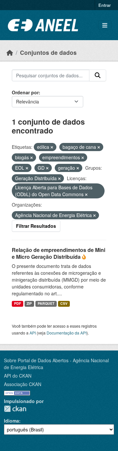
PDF (17, 303)
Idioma (11, 420)
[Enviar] (97, 75)
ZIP (29, 303)
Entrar (104, 5)
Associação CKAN (22, 384)
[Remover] (51, 147)
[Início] (10, 52)
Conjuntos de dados (48, 52)
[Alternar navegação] (104, 25)
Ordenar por (25, 92)
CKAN (15, 408)
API (33, 332)
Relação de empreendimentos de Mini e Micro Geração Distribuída (58, 253)
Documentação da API (67, 332)
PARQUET (46, 303)
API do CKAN (17, 375)
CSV (64, 303)
